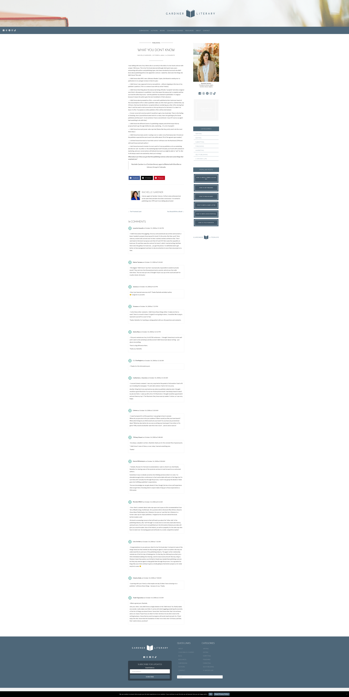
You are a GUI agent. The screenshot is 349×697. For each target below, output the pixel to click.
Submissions (144, 30)
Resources (189, 30)
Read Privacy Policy (221, 694)
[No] (347, 694)
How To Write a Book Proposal (206, 213)
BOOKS (162, 30)
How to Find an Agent (206, 196)
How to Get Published (206, 187)
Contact (206, 30)
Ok (211, 694)
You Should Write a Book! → (175, 211)
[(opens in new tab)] (206, 237)
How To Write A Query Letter (206, 205)
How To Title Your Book (206, 222)
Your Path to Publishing (206, 110)
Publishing (156, 43)
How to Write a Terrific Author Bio (206, 178)
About (198, 30)
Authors (154, 30)
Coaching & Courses (175, 30)
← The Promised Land (134, 211)
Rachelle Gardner (144, 55)
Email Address (149, 667)
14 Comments (170, 55)
